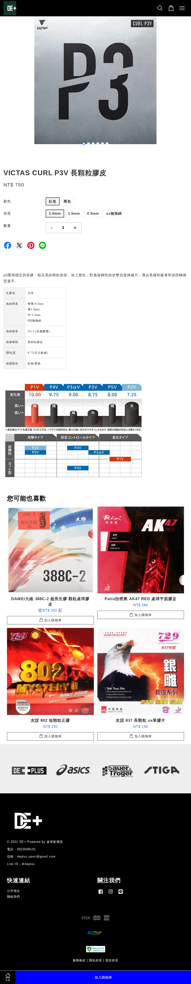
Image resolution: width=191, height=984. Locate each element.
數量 (7, 226)
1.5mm (74, 213)
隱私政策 (95, 960)
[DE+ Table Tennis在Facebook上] (100, 894)
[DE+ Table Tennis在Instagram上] (110, 894)
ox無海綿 (114, 213)
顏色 (7, 201)
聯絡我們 (13, 896)
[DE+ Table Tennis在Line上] (120, 894)
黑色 (67, 201)
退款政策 (111, 960)
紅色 (52, 201)
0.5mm (93, 213)
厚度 (7, 213)
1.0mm (55, 213)
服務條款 (79, 960)
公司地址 (13, 891)
